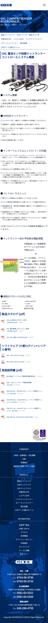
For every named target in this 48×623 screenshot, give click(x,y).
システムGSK (18, 39)
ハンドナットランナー (34, 39)
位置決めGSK (6, 39)
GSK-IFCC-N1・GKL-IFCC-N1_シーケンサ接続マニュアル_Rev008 (23, 409)
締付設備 (23, 43)
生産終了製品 (24, 525)
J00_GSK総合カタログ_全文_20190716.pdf (16, 321)
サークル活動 (24, 550)
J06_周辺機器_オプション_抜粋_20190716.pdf (17, 329)
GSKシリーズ (22, 34)
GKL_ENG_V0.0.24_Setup (18, 361)
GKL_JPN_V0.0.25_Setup (18, 355)
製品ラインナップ (8, 34)
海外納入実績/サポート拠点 (24, 466)
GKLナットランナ (24, 488)
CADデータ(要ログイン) (10, 47)
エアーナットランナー (9, 43)
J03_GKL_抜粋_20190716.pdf (19, 337)
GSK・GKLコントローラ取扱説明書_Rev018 (19, 383)
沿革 (24, 459)
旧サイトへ (24, 554)
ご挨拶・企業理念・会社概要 (24, 455)
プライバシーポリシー (24, 539)
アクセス (24, 532)
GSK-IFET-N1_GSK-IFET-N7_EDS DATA (22, 417)
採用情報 (24, 535)
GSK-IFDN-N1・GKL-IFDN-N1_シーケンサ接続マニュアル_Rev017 (24, 401)
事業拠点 (24, 462)
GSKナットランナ (24, 484)
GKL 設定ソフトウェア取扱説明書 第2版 (24, 376)
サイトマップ (24, 546)
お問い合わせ (24, 528)
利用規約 (24, 543)
